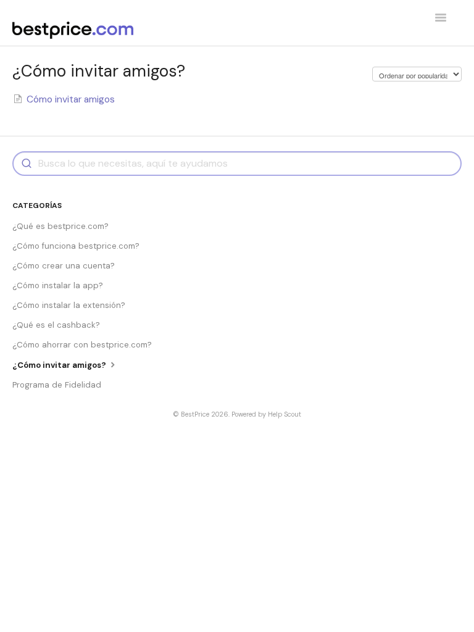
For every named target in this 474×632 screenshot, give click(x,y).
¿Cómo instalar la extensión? (68, 305)
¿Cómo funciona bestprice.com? (75, 246)
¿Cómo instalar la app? (57, 285)
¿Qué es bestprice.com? (60, 226)
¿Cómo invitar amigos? (60, 365)
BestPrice (195, 414)
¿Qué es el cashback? (56, 325)
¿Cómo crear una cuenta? (63, 265)
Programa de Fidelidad (56, 385)
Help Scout (284, 414)
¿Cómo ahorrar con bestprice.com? (82, 344)
